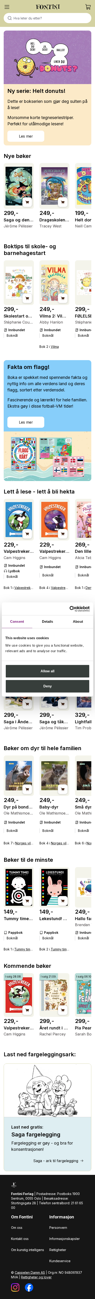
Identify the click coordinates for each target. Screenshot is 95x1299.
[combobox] (47, 18)
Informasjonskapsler (64, 1239)
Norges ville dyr (27, 843)
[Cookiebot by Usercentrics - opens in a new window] (69, 609)
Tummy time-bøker (28, 949)
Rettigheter (57, 1250)
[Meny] (7, 7)
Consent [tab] (17, 621)
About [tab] (78, 621)
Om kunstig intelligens (27, 1250)
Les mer (26, 136)
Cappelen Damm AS (30, 1272)
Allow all (48, 671)
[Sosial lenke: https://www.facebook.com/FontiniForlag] (29, 1287)
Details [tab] (47, 621)
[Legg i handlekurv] (27, 202)
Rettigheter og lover (36, 1277)
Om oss (16, 1228)
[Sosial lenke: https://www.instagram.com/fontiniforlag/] (15, 1287)
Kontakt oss (20, 1239)
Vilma (55, 347)
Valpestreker (24, 588)
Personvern (58, 1228)
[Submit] (9, 18)
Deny (47, 686)
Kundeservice (60, 1261)
